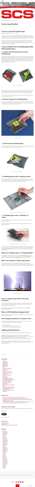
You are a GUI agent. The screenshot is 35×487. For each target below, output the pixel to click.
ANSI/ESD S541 (5, 364)
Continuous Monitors (6, 369)
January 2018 (5, 459)
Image (3, 33)
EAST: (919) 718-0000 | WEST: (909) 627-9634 (9, 425)
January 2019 (5, 447)
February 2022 (5, 432)
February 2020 (5, 438)
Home (2, 20)
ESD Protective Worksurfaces (7, 381)
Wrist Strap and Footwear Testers (8, 390)
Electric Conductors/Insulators (7, 371)
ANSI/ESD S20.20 (5, 363)
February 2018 (5, 458)
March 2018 (4, 457)
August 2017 (5, 464)
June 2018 (4, 453)
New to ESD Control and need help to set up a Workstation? (12, 402)
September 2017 (5, 463)
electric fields (28, 256)
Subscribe (4, 414)
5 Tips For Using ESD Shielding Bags (13, 31)
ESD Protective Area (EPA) (7, 380)
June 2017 (4, 466)
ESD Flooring (5, 376)
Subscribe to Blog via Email (8, 406)
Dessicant (4, 370)
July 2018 (4, 452)
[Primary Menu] (2, 1)
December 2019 (5, 440)
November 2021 (5, 433)
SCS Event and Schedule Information (8, 384)
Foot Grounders (5, 383)
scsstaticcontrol (8, 33)
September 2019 (5, 444)
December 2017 (5, 460)
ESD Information (6, 20)
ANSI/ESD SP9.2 (5, 366)
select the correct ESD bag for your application (20, 35)
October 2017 (5, 462)
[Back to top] (17, 485)
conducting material (24, 255)
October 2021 (5, 434)
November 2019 (5, 441)
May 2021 (4, 435)
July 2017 (4, 465)
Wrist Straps (5, 391)
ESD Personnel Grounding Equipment (8, 379)
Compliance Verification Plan (7, 368)
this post (27, 95)
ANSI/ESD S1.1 (5, 362)
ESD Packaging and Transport (7, 378)
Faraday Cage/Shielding (6, 382)
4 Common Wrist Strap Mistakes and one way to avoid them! (12, 397)
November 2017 (5, 461)
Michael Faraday (18, 257)
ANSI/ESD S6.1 (5, 365)
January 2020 (5, 439)
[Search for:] (17, 355)
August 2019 (5, 445)
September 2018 (5, 450)
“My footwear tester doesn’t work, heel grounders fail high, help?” (13, 398)
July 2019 (4, 446)
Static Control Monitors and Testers (8, 387)
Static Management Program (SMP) (8, 388)
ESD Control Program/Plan (7, 375)
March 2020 (4, 437)
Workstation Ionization (6, 389)
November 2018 (5, 448)
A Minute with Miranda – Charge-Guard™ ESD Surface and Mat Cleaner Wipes (15, 401)
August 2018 (5, 451)
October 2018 (5, 449)
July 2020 (4, 436)
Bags (3, 367)
